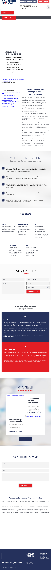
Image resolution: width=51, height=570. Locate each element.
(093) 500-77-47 (30, 554)
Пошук (4, 12)
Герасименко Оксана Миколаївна (33, 400)
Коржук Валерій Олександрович (16, 420)
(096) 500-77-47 (30, 556)
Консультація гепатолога (8, 106)
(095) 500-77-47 (30, 555)
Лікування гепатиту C (7, 100)
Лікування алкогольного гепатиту (10, 98)
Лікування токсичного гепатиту (9, 96)
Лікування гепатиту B (7, 104)
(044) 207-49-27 (30, 553)
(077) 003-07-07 (31, 558)
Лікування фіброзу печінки (8, 95)
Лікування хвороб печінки (8, 88)
